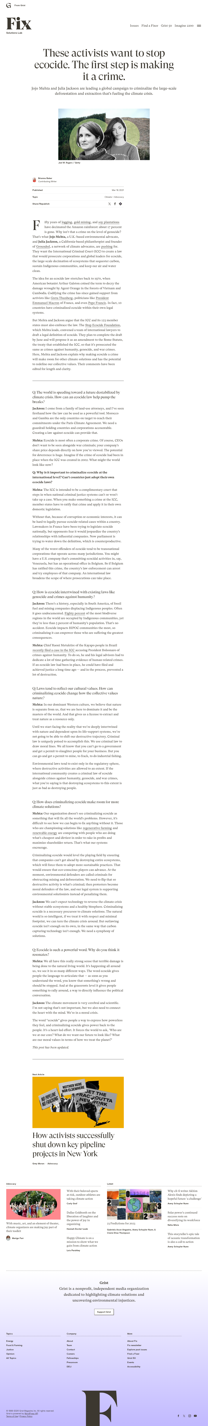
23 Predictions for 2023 (121, 1223)
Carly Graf (72, 1203)
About (70, 1341)
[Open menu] (199, 25)
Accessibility (133, 1366)
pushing (107, 246)
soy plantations (108, 222)
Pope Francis (97, 303)
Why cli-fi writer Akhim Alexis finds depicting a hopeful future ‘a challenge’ (185, 1194)
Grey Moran (38, 1163)
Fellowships (73, 1358)
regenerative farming (97, 828)
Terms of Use (12, 1416)
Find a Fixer (149, 25)
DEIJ (69, 1366)
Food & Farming (14, 1345)
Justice (10, 1349)
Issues (134, 25)
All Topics (11, 1358)
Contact (71, 1349)
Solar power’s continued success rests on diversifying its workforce (184, 1216)
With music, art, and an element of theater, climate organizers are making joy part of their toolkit (32, 1227)
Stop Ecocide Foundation (102, 325)
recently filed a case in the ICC (54, 650)
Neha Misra (173, 1225)
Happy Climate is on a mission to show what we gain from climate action (82, 1241)
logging (67, 222)
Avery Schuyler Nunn (142, 1229)
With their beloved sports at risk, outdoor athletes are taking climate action (83, 1194)
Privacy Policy (26, 1416)
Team (69, 1345)
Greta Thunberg (62, 298)
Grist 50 (166, 25)
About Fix (132, 1341)
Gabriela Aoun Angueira (119, 1229)
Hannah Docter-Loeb (77, 1229)
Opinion (10, 1353)
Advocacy (53, 1163)
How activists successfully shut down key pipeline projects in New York (73, 1144)
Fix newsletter (134, 1345)
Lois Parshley (73, 1250)
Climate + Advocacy (114, 197)
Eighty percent (75, 613)
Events (130, 1362)
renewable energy (45, 833)
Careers (71, 1353)
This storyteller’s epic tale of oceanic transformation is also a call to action (184, 1237)
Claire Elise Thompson (118, 1232)
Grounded (43, 246)
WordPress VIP (31, 1413)
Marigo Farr (18, 1238)
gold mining (82, 222)
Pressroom (72, 1362)
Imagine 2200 (184, 25)
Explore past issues (137, 1349)
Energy (9, 1341)
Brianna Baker (45, 178)
